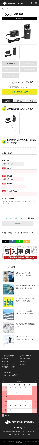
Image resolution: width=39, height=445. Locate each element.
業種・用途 (5, 160)
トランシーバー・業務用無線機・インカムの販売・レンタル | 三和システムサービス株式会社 (19, 441)
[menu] (36, 3)
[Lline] (19, 241)
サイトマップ (26, 434)
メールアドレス (10, 191)
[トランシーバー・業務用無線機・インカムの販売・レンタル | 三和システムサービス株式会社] (12, 3)
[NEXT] (35, 381)
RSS (24, 427)
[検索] (31, 3)
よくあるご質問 (25, 358)
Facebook (18, 427)
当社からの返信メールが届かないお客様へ (16, 233)
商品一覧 (5, 361)
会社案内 (22, 364)
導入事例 (5, 358)
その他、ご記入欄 (8, 198)
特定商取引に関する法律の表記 (11, 431)
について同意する (20, 218)
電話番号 (7, 183)
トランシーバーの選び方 (10, 375)
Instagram (21, 427)
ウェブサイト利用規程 (15, 434)
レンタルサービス (8, 364)
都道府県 (7, 176)
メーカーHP (9, 63)
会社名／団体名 (7, 153)
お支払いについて (25, 356)
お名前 (7, 168)
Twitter (14, 427)
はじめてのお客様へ (8, 356)
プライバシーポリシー (13, 218)
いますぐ (19, 92)
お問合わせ (23, 361)
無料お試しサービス (8, 367)
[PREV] (4, 381)
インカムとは (6, 372)
